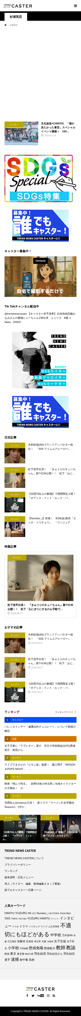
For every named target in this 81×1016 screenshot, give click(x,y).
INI (29, 913)
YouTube (22, 918)
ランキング (11, 870)
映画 (7, 953)
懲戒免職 (36, 948)
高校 (31, 959)
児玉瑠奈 (11, 941)
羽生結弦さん (55, 953)
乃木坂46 (67, 935)
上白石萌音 (54, 926)
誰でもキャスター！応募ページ (23, 889)
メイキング (34, 926)
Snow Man (65, 913)
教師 (60, 947)
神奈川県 (29, 954)
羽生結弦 (40, 953)
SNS (7, 918)
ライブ (44, 926)
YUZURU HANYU (38, 918)
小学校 (13, 948)
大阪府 (50, 941)
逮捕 (15, 959)
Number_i (42, 913)
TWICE (14, 918)
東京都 (20, 954)
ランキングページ (64, 712)
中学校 (55, 935)
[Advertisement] (40, 73)
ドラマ (23, 926)
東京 (13, 953)
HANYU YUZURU (16, 913)
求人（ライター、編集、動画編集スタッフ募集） (34, 883)
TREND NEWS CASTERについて (24, 858)
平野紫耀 (24, 948)
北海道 (29, 941)
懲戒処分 (49, 948)
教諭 (71, 947)
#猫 (66, 317)
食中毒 (24, 959)
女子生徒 (60, 941)
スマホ (15, 926)
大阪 (43, 941)
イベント (55, 918)
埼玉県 (37, 941)
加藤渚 (21, 941)
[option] (20, 829)
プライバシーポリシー (18, 864)
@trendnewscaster (16, 313)
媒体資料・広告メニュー (19, 877)
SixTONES (54, 913)
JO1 (34, 913)
